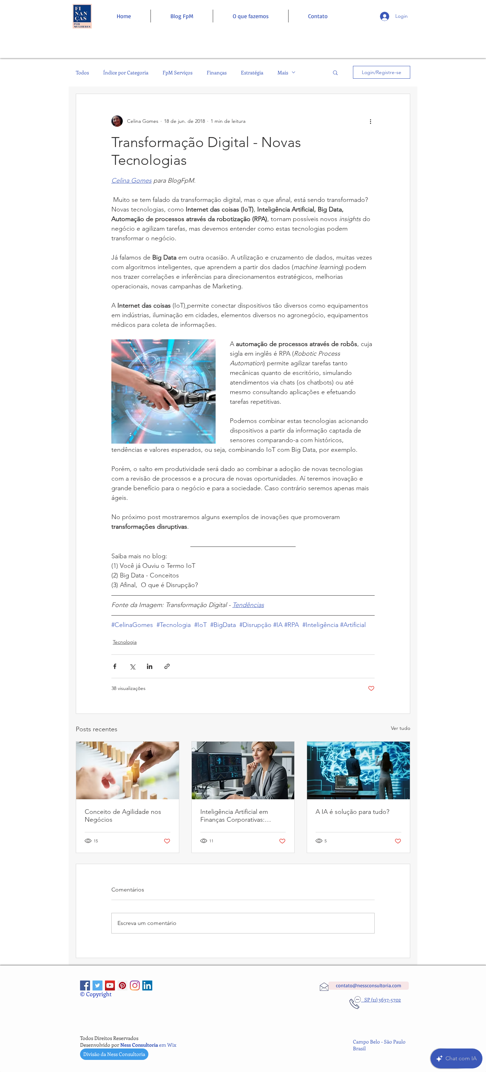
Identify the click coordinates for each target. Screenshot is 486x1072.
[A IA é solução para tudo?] (358, 770)
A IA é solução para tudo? (352, 812)
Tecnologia (125, 642)
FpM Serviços (177, 72)
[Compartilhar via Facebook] (114, 666)
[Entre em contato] (82, 16)
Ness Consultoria (139, 1044)
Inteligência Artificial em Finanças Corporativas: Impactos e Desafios (234, 815)
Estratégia (252, 72)
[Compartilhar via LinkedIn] (149, 666)
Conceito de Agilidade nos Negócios (123, 815)
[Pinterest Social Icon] (122, 985)
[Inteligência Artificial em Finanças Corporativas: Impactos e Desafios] (243, 770)
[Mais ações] (370, 121)
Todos (82, 72)
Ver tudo (400, 728)
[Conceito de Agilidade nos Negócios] (127, 770)
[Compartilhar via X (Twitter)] (132, 666)
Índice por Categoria (125, 72)
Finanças (217, 72)
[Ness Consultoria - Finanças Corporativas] (135, 985)
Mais (283, 72)
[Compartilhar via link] (167, 666)
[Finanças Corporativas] (85, 985)
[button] (335, 72)
